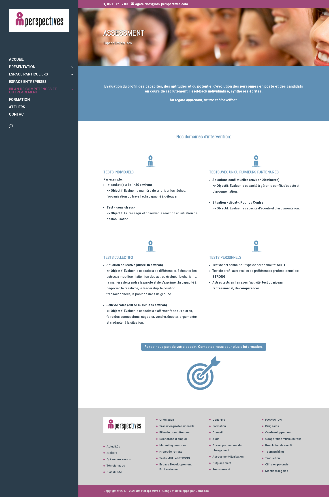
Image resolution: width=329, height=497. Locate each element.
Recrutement (221, 469)
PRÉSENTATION (22, 67)
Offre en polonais (276, 464)
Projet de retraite (170, 451)
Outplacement (221, 463)
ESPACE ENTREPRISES (28, 82)
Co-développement (278, 432)
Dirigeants (272, 426)
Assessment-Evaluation (228, 456)
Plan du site (114, 472)
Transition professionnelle (176, 426)
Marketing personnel (173, 445)
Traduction (272, 458)
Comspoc (202, 491)
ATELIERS (17, 107)
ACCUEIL (16, 60)
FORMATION (19, 100)
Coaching (218, 419)
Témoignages (116, 465)
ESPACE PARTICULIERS (28, 74)
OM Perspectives (148, 491)
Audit (215, 439)
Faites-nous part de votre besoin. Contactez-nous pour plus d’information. (204, 347)
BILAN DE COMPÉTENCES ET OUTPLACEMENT (33, 91)
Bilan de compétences (174, 432)
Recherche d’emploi (173, 439)
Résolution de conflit (279, 445)
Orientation (166, 419)
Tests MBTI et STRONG (174, 458)
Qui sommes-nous (119, 459)
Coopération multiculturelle (283, 439)
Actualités (113, 446)
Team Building (274, 451)
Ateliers (112, 452)
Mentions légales (276, 471)
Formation (219, 426)
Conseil (217, 432)
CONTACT (17, 114)
